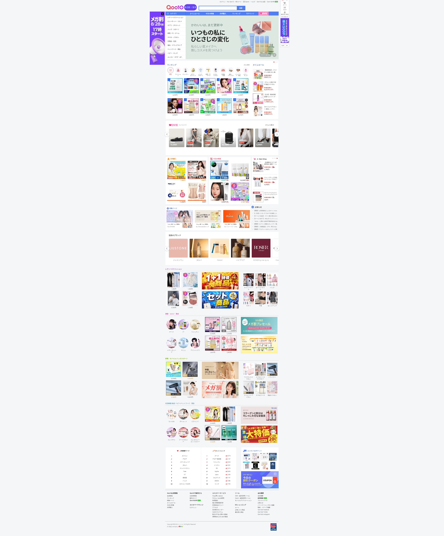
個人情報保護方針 (218, 503)
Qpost (247, 2)
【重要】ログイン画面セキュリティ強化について (266, 224)
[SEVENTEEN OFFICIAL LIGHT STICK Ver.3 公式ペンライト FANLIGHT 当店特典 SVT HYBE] (247, 465)
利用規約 (215, 500)
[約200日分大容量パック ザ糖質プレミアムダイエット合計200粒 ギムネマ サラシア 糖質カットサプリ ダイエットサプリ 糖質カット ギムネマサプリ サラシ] (197, 170)
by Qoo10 (182, 125)
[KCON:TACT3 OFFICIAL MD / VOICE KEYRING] (247, 457)
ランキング (171, 65)
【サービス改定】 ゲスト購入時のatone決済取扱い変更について (266, 216)
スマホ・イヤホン (173, 37)
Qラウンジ (193, 507)
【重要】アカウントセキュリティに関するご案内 (266, 229)
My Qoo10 (230, 2)
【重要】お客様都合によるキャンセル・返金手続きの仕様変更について (266, 210)
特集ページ (173, 208)
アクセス (215, 507)
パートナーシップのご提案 (266, 505)
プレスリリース (262, 500)
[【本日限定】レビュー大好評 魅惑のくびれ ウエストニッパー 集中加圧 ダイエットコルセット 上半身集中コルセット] (197, 191)
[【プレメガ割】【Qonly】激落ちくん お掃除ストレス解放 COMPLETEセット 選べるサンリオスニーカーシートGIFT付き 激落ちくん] (240, 191)
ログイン (222, 2)
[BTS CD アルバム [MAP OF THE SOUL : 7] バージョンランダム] (264, 457)
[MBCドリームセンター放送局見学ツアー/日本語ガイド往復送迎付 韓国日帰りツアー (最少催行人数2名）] (273, 457)
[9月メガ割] (208, 216)
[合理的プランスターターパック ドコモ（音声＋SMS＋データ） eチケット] (273, 465)
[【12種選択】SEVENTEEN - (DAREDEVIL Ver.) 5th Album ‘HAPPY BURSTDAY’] (255, 465)
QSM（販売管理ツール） (243, 496)
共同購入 (173, 159)
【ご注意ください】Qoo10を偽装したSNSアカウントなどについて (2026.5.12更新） (266, 213)
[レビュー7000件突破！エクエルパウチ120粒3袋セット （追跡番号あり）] (240, 170)
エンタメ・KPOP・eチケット (177, 57)
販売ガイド (193, 498)
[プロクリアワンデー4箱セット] (176, 191)
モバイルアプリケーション (243, 500)
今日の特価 (217, 159)
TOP (282, 45)
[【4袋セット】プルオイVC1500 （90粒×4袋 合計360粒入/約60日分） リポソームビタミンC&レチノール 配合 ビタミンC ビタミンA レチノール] (176, 170)
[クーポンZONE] (260, 479)
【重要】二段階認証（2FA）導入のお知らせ (266, 226)
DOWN (287, 45)
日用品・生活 (172, 41)
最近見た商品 (239, 512)
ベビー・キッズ (173, 53)
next (276, 134)
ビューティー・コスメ (175, 21)
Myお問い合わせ (217, 496)
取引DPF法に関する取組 (219, 514)
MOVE (173, 125)
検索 (240, 8)
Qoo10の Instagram (264, 514)
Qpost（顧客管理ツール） (243, 498)
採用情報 (260, 498)
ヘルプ (253, 2)
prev (167, 134)
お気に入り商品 (240, 510)
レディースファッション (175, 17)
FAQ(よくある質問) (218, 498)
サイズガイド (285, 17)
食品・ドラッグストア (175, 45)
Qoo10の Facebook (263, 510)
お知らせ (258, 207)
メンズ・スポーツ (173, 29)
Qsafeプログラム (217, 512)
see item (250, 275)
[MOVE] (263, 14)
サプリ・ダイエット (174, 25)
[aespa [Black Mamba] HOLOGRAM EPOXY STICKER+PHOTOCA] (255, 457)
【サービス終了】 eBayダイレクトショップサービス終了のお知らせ (266, 218)
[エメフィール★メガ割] (179, 216)
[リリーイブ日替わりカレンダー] (236, 216)
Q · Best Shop (262, 159)
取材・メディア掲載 (264, 507)
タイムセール (258, 65)
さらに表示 (247, 64)
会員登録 (170, 496)
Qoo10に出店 (261, 2)
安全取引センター (218, 510)
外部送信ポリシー (218, 505)
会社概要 (260, 496)
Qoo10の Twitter (263, 512)
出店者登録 (193, 496)
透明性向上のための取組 (220, 516)
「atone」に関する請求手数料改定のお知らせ (266, 221)
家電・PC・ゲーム (173, 33)
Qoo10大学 (270, 2)
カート (239, 2)
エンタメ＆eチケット (254, 451)
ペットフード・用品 (174, 49)
